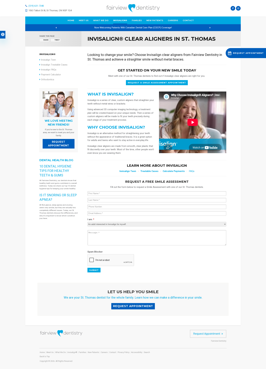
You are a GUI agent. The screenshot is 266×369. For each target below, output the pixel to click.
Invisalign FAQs (48, 69)
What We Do (101, 20)
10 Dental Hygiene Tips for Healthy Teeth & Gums (55, 171)
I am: (90, 219)
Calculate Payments (174, 171)
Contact (188, 20)
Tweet (57, 40)
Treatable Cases (149, 171)
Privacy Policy (123, 352)
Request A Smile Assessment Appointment (157, 82)
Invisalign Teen (127, 171)
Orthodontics (47, 79)
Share (45, 40)
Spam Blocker (95, 251)
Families (137, 20)
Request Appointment (58, 143)
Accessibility (136, 352)
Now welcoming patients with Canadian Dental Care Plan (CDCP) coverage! (133, 27)
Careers (173, 20)
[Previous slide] (56, 27)
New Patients (154, 20)
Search (147, 352)
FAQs (191, 171)
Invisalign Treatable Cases (54, 64)
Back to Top (45, 356)
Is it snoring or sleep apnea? (58, 197)
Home (71, 20)
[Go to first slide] (210, 27)
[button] (246, 53)
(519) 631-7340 (36, 6)
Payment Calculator (51, 74)
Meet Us (84, 20)
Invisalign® (120, 20)
